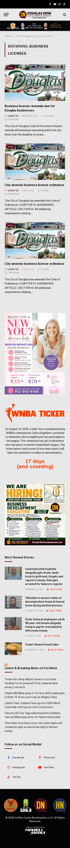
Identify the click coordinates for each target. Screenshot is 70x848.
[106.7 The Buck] (11, 805)
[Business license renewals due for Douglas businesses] (35, 82)
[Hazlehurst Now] (59, 805)
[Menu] (6, 14)
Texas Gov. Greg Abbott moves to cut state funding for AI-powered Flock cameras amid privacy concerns (31, 683)
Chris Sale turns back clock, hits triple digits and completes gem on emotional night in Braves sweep (33, 727)
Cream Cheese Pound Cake (41, 644)
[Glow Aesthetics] (35, 353)
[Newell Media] (35, 831)
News (10, 68)
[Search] (64, 14)
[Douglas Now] (35, 14)
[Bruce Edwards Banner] (35, 26)
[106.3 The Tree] (26, 805)
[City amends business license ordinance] (35, 161)
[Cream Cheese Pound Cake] (13, 648)
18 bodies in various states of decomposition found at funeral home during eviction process (44, 601)
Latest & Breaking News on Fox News (31, 668)
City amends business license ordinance (34, 185)
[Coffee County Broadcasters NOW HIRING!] (35, 514)
